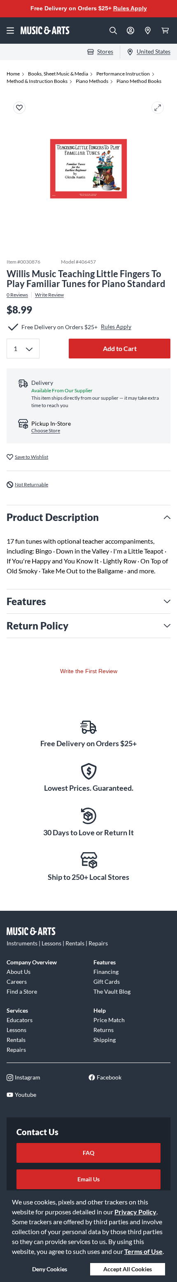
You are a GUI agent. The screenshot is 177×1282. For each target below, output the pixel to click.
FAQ (88, 1152)
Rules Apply (130, 8)
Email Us (88, 1179)
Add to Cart (120, 348)
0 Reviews (17, 295)
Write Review (49, 295)
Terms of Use (143, 1251)
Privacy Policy (135, 1212)
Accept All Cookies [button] (127, 1269)
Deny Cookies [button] (49, 1269)
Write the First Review (88, 671)
